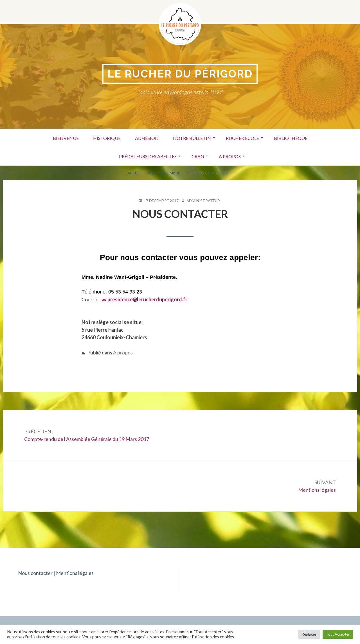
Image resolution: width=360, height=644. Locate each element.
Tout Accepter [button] (338, 634)
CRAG (198, 156)
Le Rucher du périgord (180, 73)
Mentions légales (75, 573)
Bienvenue (66, 138)
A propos (230, 156)
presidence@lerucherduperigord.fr (147, 299)
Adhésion (147, 138)
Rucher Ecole (242, 138)
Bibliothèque (290, 138)
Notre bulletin (192, 138)
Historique (107, 138)
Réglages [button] (309, 634)
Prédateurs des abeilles (148, 156)
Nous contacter (35, 573)
